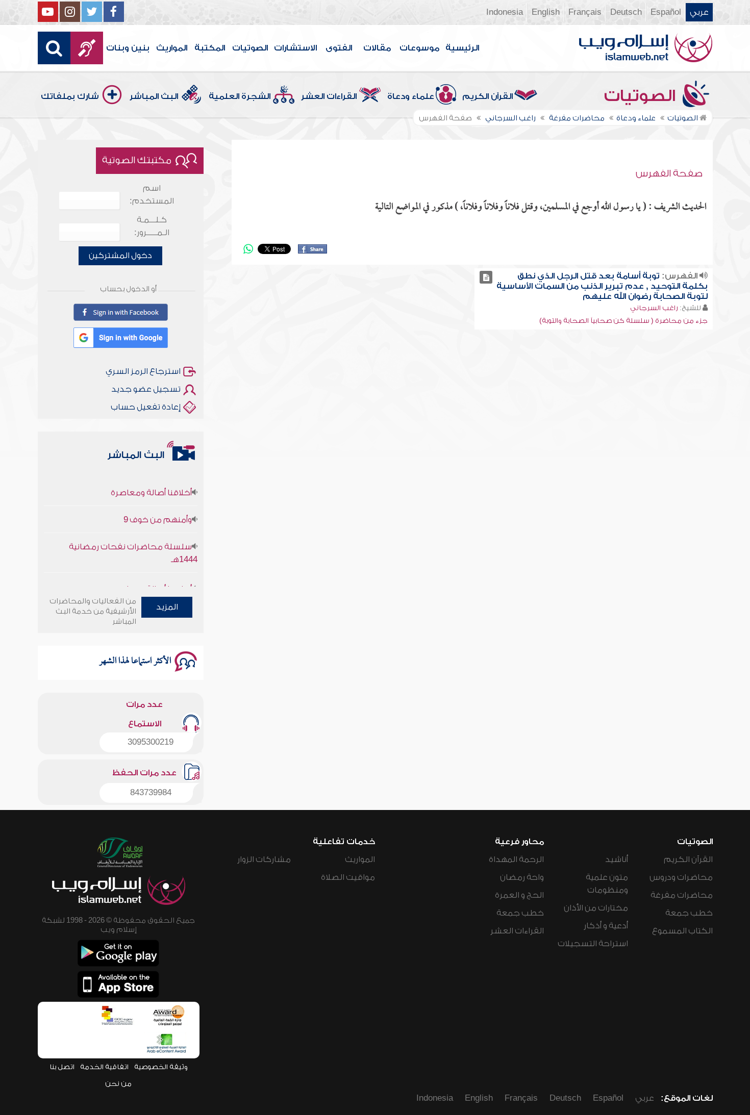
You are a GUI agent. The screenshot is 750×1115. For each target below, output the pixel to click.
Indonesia (504, 12)
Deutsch (626, 12)
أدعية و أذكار (606, 925)
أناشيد (616, 859)
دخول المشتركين (120, 255)
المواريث (171, 48)
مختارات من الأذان (596, 908)
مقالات (377, 48)
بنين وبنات (127, 48)
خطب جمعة (689, 913)
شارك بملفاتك (70, 96)
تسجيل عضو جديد (146, 389)
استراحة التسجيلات (593, 943)
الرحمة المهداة (516, 859)
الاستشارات (295, 48)
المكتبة (209, 48)
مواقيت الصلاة (348, 877)
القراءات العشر (329, 96)
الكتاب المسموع (682, 930)
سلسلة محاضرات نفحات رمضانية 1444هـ (133, 540)
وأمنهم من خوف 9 (157, 506)
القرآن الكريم (487, 96)
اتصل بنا (61, 1067)
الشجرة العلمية (239, 96)
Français (585, 12)
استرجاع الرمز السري (143, 371)
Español (666, 12)
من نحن (118, 1083)
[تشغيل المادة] (486, 277)
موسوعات (419, 48)
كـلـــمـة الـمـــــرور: (151, 226)
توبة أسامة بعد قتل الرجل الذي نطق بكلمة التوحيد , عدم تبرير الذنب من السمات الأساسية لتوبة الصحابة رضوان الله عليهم (602, 286)
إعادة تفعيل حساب (146, 407)
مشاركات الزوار (264, 859)
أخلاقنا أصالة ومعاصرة (151, 479)
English (546, 12)
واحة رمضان (522, 877)
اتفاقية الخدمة (104, 1067)
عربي (699, 12)
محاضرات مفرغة (682, 895)
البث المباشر (154, 96)
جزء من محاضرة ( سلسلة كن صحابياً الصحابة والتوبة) (623, 320)
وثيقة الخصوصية (161, 1067)
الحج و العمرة (519, 895)
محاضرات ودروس (681, 877)
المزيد (167, 607)
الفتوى (339, 48)
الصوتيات (250, 48)
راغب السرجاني (654, 308)
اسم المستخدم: (152, 195)
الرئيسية (462, 48)
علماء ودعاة (410, 96)
